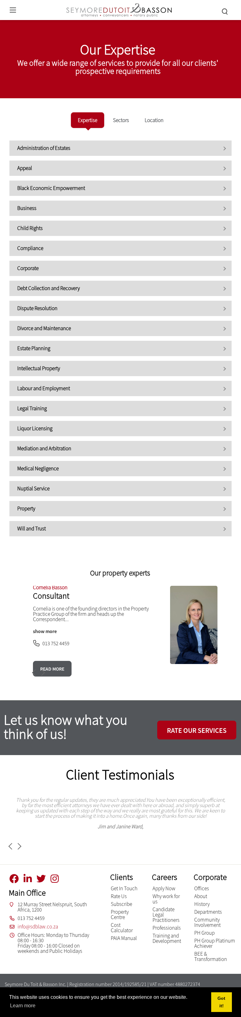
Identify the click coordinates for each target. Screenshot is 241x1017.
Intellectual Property (38, 368)
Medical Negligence (38, 468)
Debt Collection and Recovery (48, 288)
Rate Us (119, 896)
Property (26, 508)
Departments (208, 911)
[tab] (87, 120)
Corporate (28, 268)
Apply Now (164, 888)
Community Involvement (207, 922)
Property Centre (120, 914)
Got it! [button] (221, 1002)
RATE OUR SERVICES (197, 730)
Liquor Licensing (34, 428)
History (202, 904)
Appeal (24, 168)
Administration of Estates (43, 148)
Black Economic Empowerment (51, 188)
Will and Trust (31, 528)
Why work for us (166, 899)
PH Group (204, 932)
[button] (42, 673)
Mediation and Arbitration (44, 448)
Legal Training (32, 408)
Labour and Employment (43, 388)
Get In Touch (124, 888)
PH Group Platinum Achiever (214, 943)
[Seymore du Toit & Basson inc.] (119, 9)
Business (26, 208)
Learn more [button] (22, 1005)
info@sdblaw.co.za (38, 926)
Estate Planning (33, 348)
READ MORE (52, 669)
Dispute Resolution (37, 308)
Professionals (167, 927)
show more (45, 631)
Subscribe (121, 904)
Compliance (30, 248)
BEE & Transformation (210, 956)
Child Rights (30, 228)
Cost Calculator (122, 928)
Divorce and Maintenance (44, 328)
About (200, 896)
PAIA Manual (124, 938)
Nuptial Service (33, 488)
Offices (201, 888)
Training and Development (167, 938)
